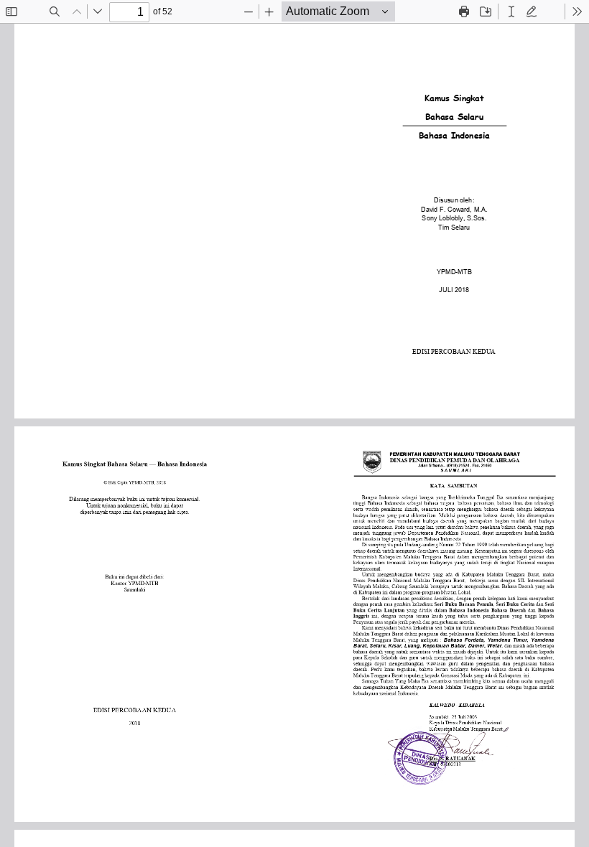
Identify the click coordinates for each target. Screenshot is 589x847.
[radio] (511, 11)
